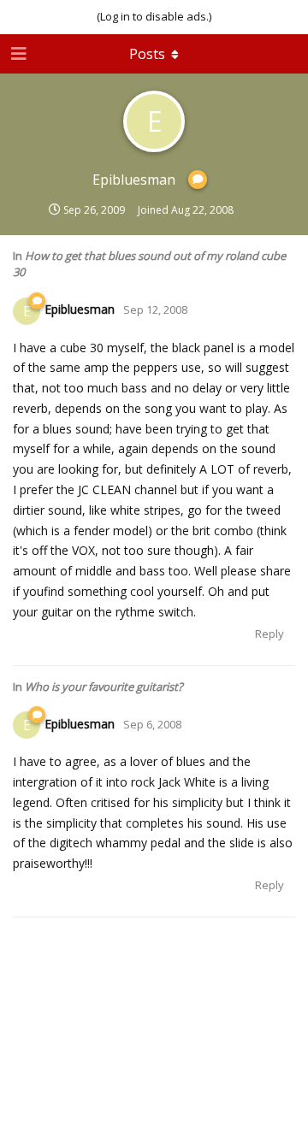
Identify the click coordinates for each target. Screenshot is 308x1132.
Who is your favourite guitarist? (104, 686)
